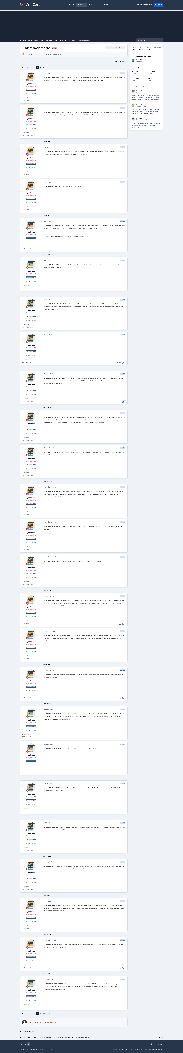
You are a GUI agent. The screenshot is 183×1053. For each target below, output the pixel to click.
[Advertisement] (91, 24)
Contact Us (43, 1049)
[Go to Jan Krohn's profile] (23, 54)
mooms (119, 362)
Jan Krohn (28, 54)
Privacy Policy (34, 1049)
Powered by (154, 1049)
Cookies (51, 1049)
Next (44, 67)
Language (24, 1049)
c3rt (120, 624)
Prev (27, 67)
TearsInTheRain (116, 402)
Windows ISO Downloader (52, 54)
